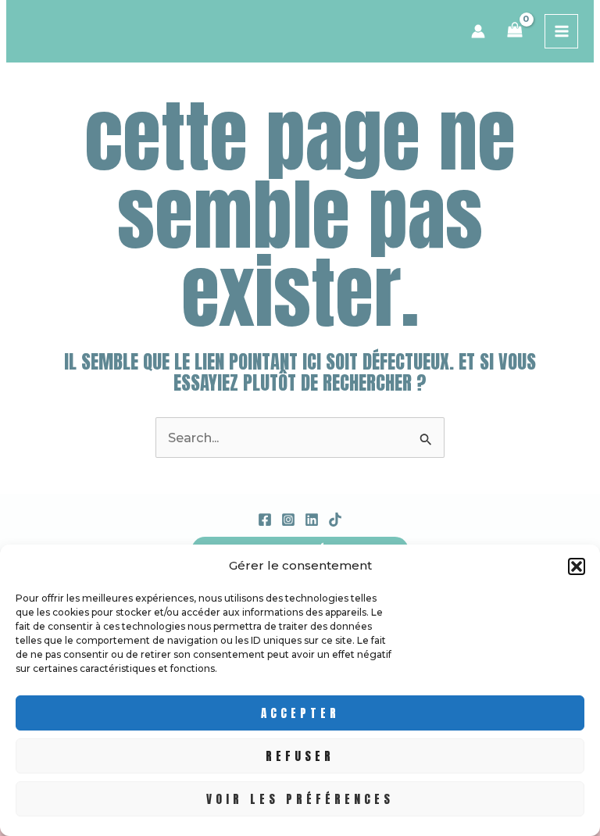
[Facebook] (265, 520)
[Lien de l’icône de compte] (478, 31)
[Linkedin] (312, 520)
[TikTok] (335, 520)
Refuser (300, 756)
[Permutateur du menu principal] (562, 31)
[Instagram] (288, 520)
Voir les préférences (300, 799)
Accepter (300, 713)
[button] (576, 566)
